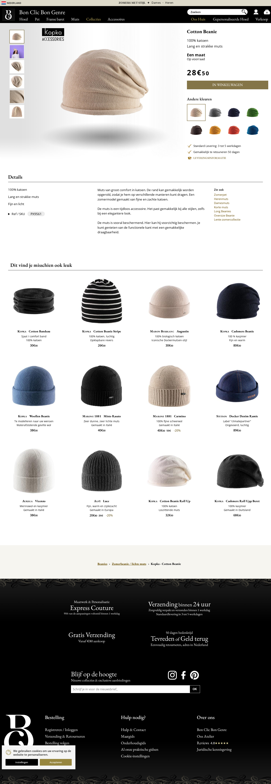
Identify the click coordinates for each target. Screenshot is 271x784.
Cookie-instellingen (135, 755)
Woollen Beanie (34, 416)
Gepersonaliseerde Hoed (231, 19)
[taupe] (196, 130)
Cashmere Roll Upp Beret (237, 501)
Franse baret (55, 19)
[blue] (252, 130)
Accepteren (56, 762)
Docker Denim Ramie (237, 416)
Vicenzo (34, 501)
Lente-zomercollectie (227, 219)
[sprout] (252, 112)
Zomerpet (220, 194)
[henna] (234, 130)
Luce (101, 501)
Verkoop (262, 19)
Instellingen (21, 762)
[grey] (215, 112)
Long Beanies (222, 211)
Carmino (169, 416)
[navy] (234, 112)
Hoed (23, 19)
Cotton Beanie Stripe (101, 331)
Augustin (169, 331)
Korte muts (221, 207)
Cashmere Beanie (237, 331)
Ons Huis (198, 19)
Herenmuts (221, 199)
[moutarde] (215, 130)
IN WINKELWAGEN (227, 84)
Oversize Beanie (224, 215)
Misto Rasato (101, 416)
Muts (75, 19)
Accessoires (116, 19)
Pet (37, 19)
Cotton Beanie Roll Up (169, 501)
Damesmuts (221, 203)
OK (195, 688)
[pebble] (196, 112)
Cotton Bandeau (34, 331)
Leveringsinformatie (209, 158)
